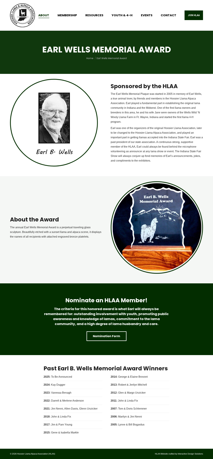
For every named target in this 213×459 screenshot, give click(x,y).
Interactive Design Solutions (190, 454)
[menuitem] (44, 15)
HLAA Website (161, 454)
